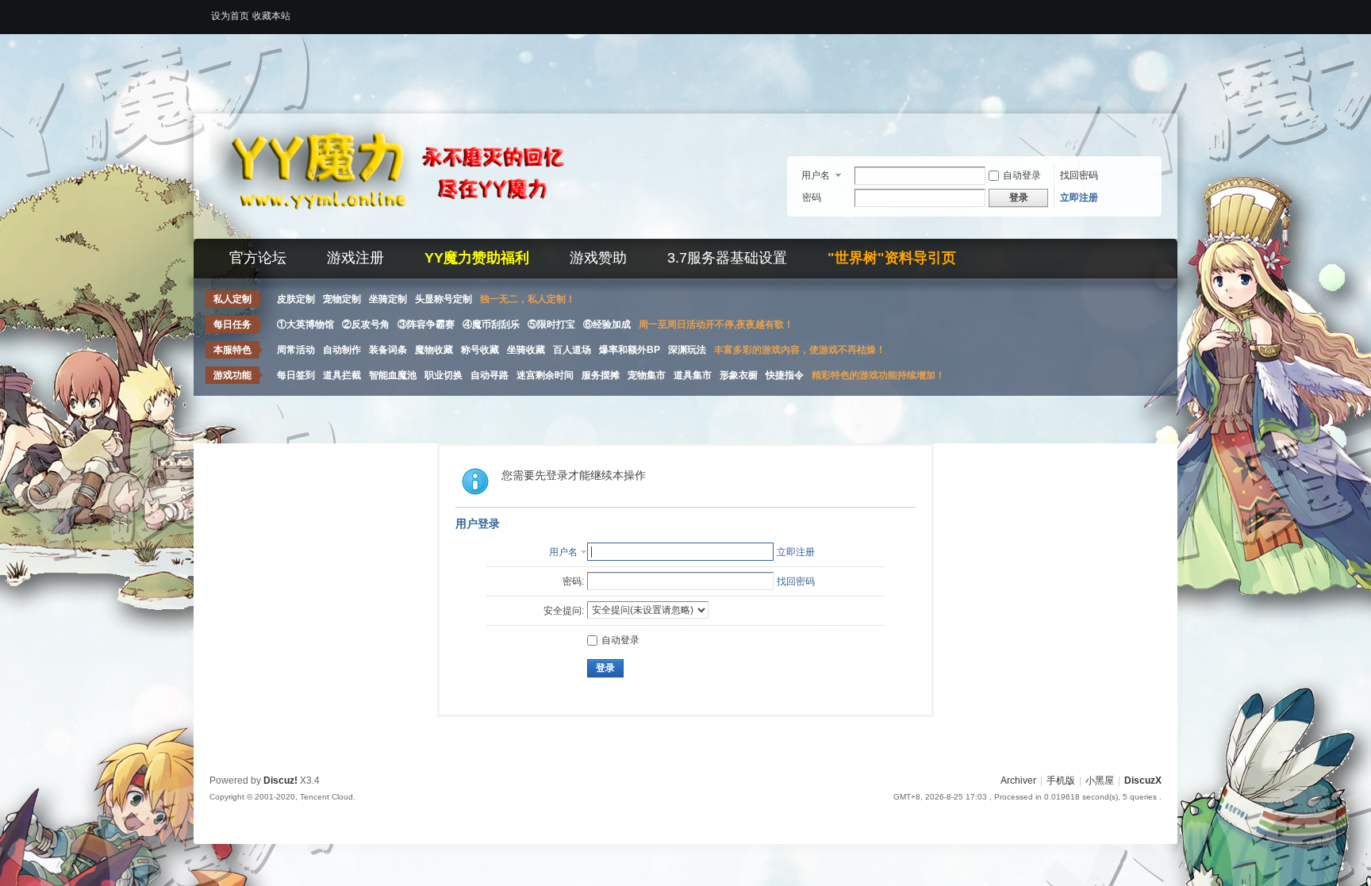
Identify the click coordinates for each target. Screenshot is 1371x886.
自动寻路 (489, 375)
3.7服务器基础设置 (727, 258)
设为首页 (230, 15)
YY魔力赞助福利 (476, 258)
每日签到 (296, 375)
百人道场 (572, 349)
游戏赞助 (598, 258)
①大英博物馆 (305, 324)
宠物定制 (342, 299)
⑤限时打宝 (551, 324)
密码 (811, 197)
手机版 (1060, 780)
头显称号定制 (443, 299)
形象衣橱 (739, 375)
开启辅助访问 (1158, 11)
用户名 (815, 175)
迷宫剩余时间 (545, 375)
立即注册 (1079, 197)
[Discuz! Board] (407, 229)
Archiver (1018, 780)
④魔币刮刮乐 (491, 324)
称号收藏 (480, 349)
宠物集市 (647, 375)
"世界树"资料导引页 (892, 258)
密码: (573, 581)
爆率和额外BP (629, 349)
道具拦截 (342, 375)
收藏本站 (271, 15)
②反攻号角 (366, 324)
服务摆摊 (601, 375)
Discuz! (280, 780)
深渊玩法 (687, 349)
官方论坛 (257, 258)
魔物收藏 (434, 349)
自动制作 (342, 349)
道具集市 (693, 375)
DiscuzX (1143, 780)
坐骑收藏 (526, 349)
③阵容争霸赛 (426, 324)
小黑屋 (1099, 780)
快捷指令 (785, 375)
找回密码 (1079, 175)
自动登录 (1022, 175)
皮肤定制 (296, 299)
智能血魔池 (393, 375)
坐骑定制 (388, 299)
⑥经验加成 (607, 324)
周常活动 (296, 349)
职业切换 (443, 375)
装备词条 (388, 349)
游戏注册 (355, 258)
